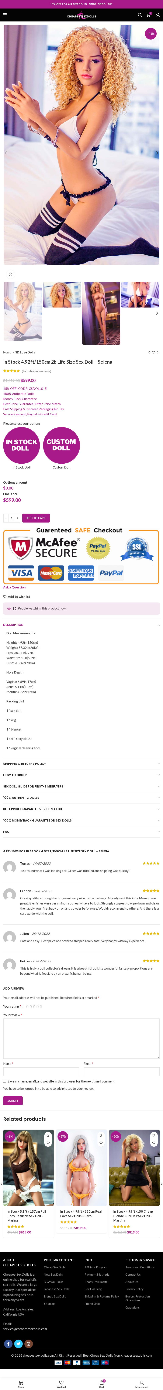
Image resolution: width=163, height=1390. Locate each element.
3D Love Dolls (25, 352)
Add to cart (36, 518)
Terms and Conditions (140, 1267)
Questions (132, 1307)
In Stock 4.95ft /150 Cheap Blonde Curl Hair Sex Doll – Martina (133, 1215)
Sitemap (49, 1303)
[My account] (158, 15)
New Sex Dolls (53, 1274)
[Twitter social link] (18, 1344)
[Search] (140, 15)
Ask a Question (14, 587)
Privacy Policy (134, 1289)
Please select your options (22, 423)
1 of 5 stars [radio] (27, 1006)
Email (88, 1063)
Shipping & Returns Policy (102, 1296)
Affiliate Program (96, 1267)
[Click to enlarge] (10, 274)
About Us (131, 1281)
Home (7, 352)
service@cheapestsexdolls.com (25, 1329)
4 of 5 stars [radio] (37, 1006)
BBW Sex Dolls (53, 1281)
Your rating (12, 1006)
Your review (12, 1015)
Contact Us (133, 1274)
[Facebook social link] (8, 1344)
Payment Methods (97, 1274)
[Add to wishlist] (48, 1143)
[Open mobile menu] (5, 15)
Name (8, 1063)
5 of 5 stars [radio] (41, 1006)
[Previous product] (149, 352)
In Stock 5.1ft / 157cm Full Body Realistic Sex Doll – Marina (26, 1215)
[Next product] (158, 352)
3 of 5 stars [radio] (34, 1006)
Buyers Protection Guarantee (137, 1298)
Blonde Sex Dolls (55, 1296)
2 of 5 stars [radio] (30, 1006)
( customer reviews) (36, 371)
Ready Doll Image (96, 1281)
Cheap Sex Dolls (54, 1267)
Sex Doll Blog (93, 1289)
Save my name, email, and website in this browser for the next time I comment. (61, 1081)
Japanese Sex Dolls (56, 1289)
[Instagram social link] (28, 1344)
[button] (48, 1135)
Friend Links (92, 1303)
